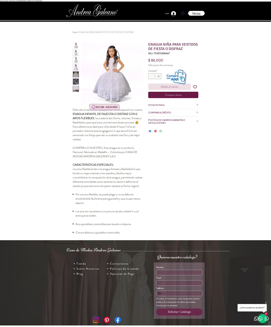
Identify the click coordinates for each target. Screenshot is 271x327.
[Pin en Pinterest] (155, 131)
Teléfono (160, 288)
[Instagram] (96, 320)
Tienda (81, 263)
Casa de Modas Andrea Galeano (94, 250)
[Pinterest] (107, 320)
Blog (80, 274)
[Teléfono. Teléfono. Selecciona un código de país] (161, 293)
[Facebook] (117, 320)
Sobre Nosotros (88, 269)
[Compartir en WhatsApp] (160, 131)
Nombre (159, 267)
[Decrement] (151, 76)
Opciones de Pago (122, 274)
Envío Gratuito (166, 65)
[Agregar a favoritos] (195, 87)
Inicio (75, 32)
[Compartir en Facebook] (150, 131)
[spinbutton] (155, 76)
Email (158, 277)
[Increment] (159, 76)
